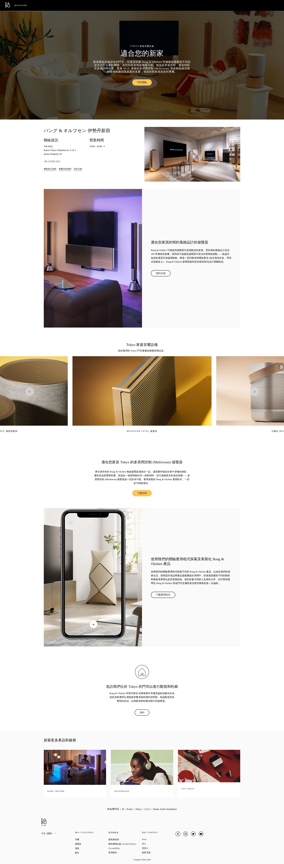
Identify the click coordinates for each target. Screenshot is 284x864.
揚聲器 (89, 844)
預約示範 (78, 169)
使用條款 (123, 852)
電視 (87, 848)
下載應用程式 (165, 595)
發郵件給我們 (65, 169)
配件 (87, 853)
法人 (154, 843)
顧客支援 (157, 852)
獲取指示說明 (50, 169)
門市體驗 (144, 83)
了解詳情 (144, 494)
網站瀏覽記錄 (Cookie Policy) (125, 844)
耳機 (87, 839)
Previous (29, 391)
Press (155, 839)
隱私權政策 (124, 839)
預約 (144, 713)
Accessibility (124, 848)
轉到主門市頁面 (20, 5)
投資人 (156, 848)
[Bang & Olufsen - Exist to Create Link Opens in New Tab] (7, 6)
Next (254, 391)
